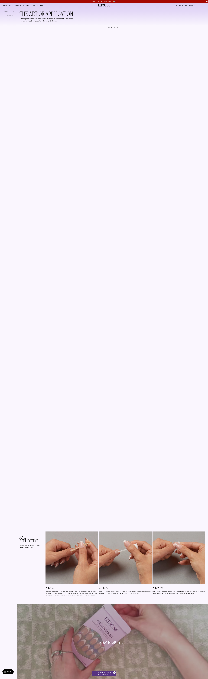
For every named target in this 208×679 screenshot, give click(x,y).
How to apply (183, 5)
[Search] (197, 5)
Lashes (5, 5)
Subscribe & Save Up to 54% (104, 1)
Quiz (175, 5)
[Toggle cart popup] (204, 5)
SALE (41, 5)
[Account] (201, 5)
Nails (28, 5)
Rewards (192, 5)
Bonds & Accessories (16, 5)
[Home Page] (104, 5)
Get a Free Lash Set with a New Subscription (104, 673)
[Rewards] (8, 671)
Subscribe (34, 5)
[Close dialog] (114, 672)
